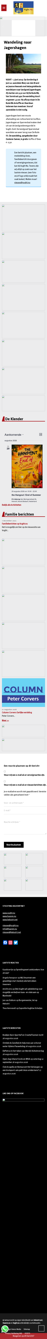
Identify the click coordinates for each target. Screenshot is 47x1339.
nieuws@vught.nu (22, 182)
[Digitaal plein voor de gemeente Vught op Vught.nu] (23, 7)
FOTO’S (27, 1333)
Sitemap (27, 1329)
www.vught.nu (9, 913)
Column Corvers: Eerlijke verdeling (17, 712)
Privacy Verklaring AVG (13, 1333)
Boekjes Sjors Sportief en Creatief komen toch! (23, 1035)
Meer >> (5, 720)
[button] (3, 26)
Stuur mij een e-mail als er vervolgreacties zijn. (24, 775)
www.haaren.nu (9, 916)
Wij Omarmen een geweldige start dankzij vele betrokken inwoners (19, 981)
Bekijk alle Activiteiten (11, 505)
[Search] (13, 8)
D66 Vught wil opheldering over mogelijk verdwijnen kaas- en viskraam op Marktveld (22, 992)
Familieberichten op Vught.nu (15, 523)
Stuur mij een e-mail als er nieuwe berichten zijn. (25, 785)
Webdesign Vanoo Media (12, 1329)
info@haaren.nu (10, 929)
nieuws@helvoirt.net (12, 932)
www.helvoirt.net (10, 919)
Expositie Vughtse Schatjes (30, 1008)
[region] (23, 26)
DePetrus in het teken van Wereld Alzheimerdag (23, 1051)
